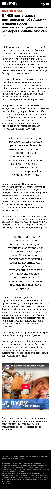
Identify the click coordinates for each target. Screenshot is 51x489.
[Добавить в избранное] (43, 4)
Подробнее (19, 458)
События (17, 11)
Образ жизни (7, 11)
